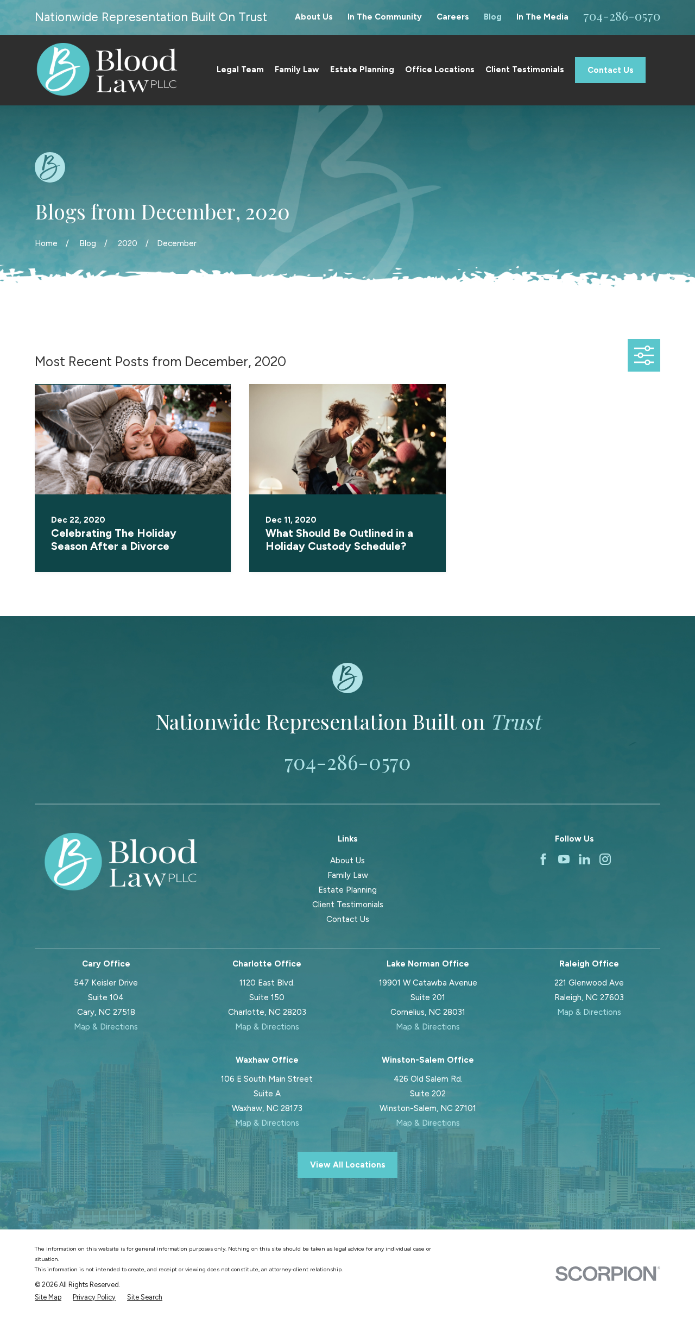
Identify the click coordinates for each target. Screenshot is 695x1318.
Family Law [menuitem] (297, 69)
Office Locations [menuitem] (440, 69)
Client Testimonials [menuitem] (524, 69)
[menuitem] (48, 1297)
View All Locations (348, 1165)
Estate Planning (347, 890)
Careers (453, 17)
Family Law (347, 875)
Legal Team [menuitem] (240, 69)
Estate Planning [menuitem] (362, 69)
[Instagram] (605, 859)
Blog (493, 17)
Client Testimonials (347, 904)
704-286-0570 (621, 15)
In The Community (385, 17)
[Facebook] (543, 859)
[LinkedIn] (584, 859)
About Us (314, 17)
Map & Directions (106, 1027)
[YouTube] (564, 859)
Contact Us (610, 70)
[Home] (107, 70)
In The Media (542, 17)
